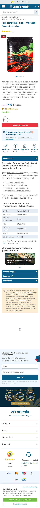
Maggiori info (9, 139)
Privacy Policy (32, 381)
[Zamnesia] (19, 6)
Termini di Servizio (6, 383)
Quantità (5, 116)
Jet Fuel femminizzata (15, 182)
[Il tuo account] (35, 6)
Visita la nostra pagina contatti (29, 464)
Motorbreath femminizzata (17, 185)
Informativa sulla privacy (30, 487)
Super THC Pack (8, 198)
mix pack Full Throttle (15, 173)
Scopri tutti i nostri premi (20, 403)
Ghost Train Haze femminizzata (18, 191)
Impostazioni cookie (20, 504)
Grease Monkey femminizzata (18, 188)
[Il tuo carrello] (38, 6)
